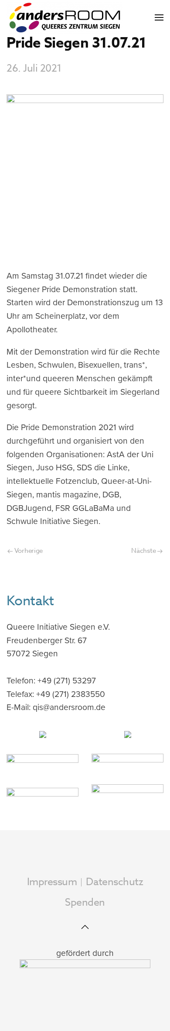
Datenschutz (114, 882)
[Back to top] (85, 927)
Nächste (144, 550)
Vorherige (28, 550)
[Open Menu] (159, 17)
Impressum (52, 882)
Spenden (85, 902)
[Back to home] (64, 17)
